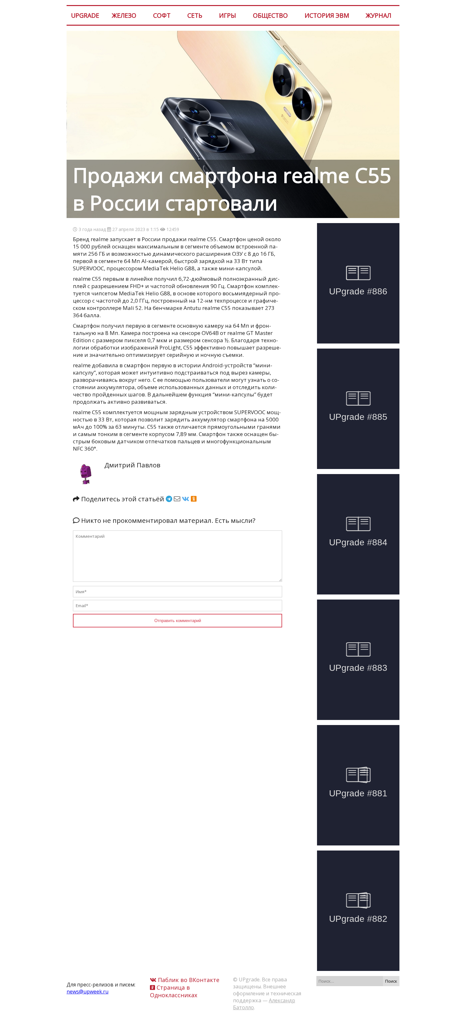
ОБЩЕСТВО (270, 15)
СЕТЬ (194, 15)
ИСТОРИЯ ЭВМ (327, 15)
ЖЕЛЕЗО (124, 15)
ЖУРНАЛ (378, 15)
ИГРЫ (227, 15)
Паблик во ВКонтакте (187, 980)
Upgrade (85, 15)
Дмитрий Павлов (132, 464)
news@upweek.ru (87, 991)
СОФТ (162, 15)
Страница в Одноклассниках (173, 991)
